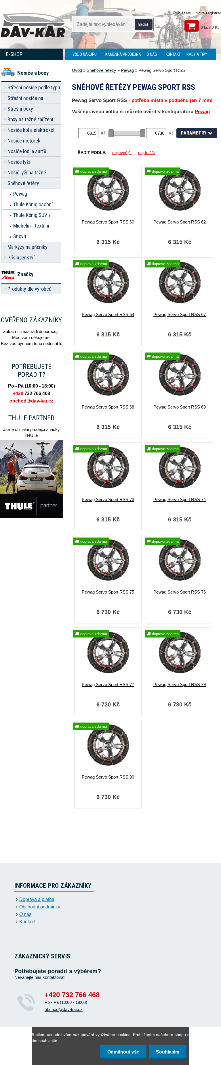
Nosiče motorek (23, 141)
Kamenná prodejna (123, 54)
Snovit (19, 236)
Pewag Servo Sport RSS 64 (108, 314)
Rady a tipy (196, 54)
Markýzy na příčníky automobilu (27, 248)
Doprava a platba (36, 899)
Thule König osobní (33, 204)
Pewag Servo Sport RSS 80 (108, 777)
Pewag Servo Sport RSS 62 (179, 221)
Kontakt (173, 54)
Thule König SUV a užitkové (32, 216)
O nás (152, 54)
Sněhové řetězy (23, 183)
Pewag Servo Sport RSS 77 (108, 684)
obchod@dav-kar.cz (31, 400)
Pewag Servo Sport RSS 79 (179, 684)
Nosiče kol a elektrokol (30, 130)
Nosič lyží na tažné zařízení (26, 174)
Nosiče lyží (18, 162)
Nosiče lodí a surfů (26, 151)
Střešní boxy (20, 109)
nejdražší (146, 152)
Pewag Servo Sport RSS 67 (179, 314)
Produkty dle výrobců (29, 289)
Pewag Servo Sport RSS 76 (179, 592)
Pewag (20, 194)
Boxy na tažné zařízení (30, 119)
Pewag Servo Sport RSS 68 (108, 407)
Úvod (77, 70)
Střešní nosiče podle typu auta (33, 88)
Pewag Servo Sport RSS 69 (179, 407)
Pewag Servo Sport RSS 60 (108, 221)
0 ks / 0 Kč (210, 27)
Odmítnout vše (123, 1051)
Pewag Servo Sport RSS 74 (179, 499)
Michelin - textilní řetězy (31, 227)
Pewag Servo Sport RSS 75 (108, 592)
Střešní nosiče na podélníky (25, 99)
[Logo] (33, 25)
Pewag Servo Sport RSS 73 (108, 499)
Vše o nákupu (85, 54)
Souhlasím (167, 1051)
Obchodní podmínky (39, 907)
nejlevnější (122, 152)
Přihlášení (183, 13)
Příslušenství (21, 258)
